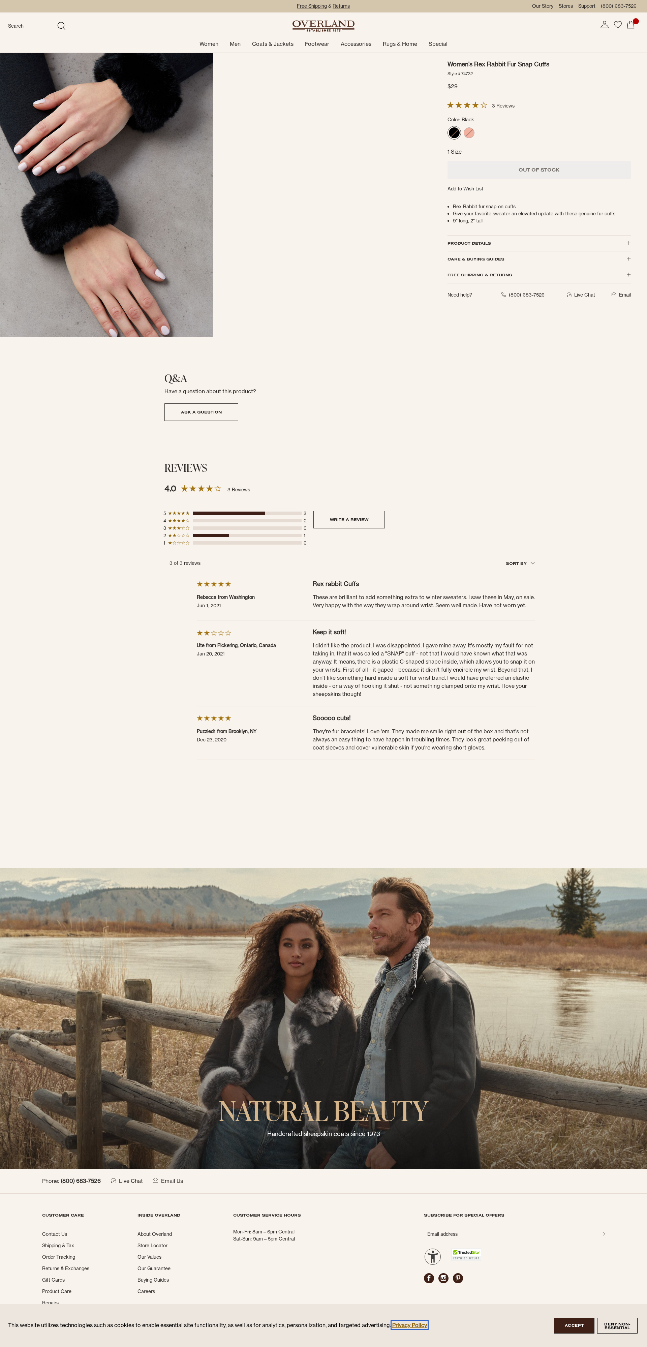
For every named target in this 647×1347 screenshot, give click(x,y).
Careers (146, 1291)
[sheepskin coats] (323, 1017)
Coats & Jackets (273, 43)
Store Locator (152, 1246)
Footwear (317, 43)
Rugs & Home (400, 43)
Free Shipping (312, 6)
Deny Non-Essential (617, 1326)
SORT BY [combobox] (517, 563)
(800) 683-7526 (619, 6)
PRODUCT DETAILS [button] (469, 243)
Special (438, 43)
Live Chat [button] (584, 295)
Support (586, 6)
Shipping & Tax (58, 1246)
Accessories (356, 43)
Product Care (56, 1291)
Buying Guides (153, 1280)
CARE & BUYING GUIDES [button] (476, 259)
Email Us (172, 1180)
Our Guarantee (154, 1268)
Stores (566, 6)
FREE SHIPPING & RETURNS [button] (480, 274)
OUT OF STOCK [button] (539, 170)
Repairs (50, 1303)
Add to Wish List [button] (465, 189)
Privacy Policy (409, 1325)
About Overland (154, 1234)
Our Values (149, 1257)
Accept (574, 1325)
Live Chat (131, 1180)
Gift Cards (53, 1280)
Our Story (542, 6)
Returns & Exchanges (65, 1268)
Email (625, 295)
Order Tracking (58, 1257)
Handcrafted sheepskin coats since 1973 (323, 1134)
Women (208, 43)
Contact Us (54, 1234)
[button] (604, 24)
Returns (341, 6)
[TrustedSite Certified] (466, 1254)
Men (235, 43)
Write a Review (349, 519)
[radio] (454, 132)
